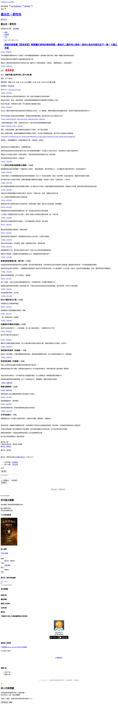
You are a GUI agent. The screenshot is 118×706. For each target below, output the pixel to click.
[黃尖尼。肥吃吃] (1, 583)
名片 (5, 37)
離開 (10, 702)
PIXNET (45, 680)
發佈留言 (3, 482)
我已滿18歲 (4, 702)
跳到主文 (4, 19)
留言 (22, 457)
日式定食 (15, 464)
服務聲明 (76, 680)
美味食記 (15, 462)
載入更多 (3, 471)
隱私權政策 (69, 680)
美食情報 (16, 28)
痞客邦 (18, 457)
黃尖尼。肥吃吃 (11, 14)
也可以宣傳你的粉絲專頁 (6, 585)
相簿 (5, 32)
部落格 (6, 34)
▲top (2, 468)
